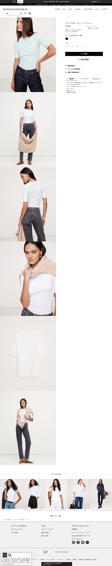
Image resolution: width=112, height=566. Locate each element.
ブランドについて (77, 539)
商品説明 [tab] (71, 78)
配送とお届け (45, 532)
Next (110, 493)
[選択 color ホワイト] (70, 38)
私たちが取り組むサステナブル (81, 535)
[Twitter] (87, 542)
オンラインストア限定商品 (18, 519)
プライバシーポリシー (33, 559)
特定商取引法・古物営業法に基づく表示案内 (88, 559)
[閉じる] (29, 555)
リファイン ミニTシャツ (6, 510)
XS (67, 46)
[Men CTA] (58, 4)
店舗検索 (74, 529)
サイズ (67, 43)
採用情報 (68, 559)
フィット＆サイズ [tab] (84, 78)
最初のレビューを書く (93, 28)
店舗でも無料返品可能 (73, 72)
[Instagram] (78, 542)
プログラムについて (17, 529)
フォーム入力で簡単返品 (73, 69)
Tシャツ (27, 519)
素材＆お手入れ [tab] (97, 78)
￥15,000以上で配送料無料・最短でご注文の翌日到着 (56, 1)
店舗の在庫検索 (85, 59)
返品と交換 (44, 535)
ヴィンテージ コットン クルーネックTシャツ (56, 510)
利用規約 (42, 559)
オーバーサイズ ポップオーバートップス (77, 510)
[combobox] (14, 13)
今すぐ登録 (14, 532)
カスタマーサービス (47, 529)
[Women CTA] (52, 4)
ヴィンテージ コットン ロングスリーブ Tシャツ (33, 510)
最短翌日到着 (71, 65)
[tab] (84, 65)
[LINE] (73, 542)
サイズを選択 (84, 54)
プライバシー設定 (50, 559)
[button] (96, 2)
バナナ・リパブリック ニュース (81, 532)
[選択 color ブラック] (66, 38)
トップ (2, 519)
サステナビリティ (60, 559)
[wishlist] (25, 13)
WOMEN (8, 519)
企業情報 (74, 559)
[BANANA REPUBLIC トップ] (15, 9)
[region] (16, 558)
